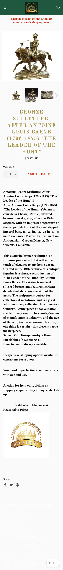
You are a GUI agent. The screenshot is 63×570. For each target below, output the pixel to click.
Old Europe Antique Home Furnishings (29, 555)
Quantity (8, 167)
